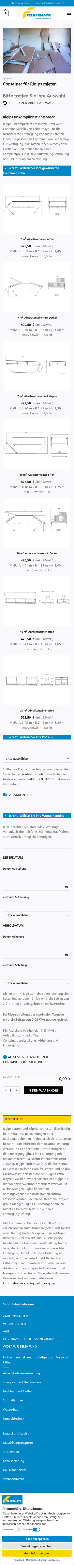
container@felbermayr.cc (49, 3)
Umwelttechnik (13, 1418)
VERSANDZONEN (20, 795)
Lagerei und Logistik (17, 1433)
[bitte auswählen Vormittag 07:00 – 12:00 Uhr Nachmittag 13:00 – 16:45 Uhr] (37, 915)
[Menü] (68, 13)
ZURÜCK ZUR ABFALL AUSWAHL (30, 103)
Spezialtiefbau (13, 1400)
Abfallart (8, 78)
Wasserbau (10, 1409)
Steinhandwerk (13, 1479)
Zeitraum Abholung (15, 965)
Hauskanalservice (15, 1470)
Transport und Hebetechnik (22, 1382)
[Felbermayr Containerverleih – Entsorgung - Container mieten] (37, 13)
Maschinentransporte (18, 1443)
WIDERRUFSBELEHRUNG (20, 1346)
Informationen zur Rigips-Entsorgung (29, 1283)
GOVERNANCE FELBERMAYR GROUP (28, 1339)
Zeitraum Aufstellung (16, 897)
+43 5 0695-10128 (41, 779)
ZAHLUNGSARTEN (15, 1316)
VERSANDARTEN (14, 1324)
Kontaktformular (33, 774)
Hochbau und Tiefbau (18, 1391)
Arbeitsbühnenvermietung (21, 1373)
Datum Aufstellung (14, 868)
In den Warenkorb (43, 1090)
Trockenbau (11, 1452)
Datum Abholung (13, 936)
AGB (6, 1331)
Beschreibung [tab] (14, 1119)
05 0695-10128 (22, 3)
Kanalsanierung (13, 1461)
